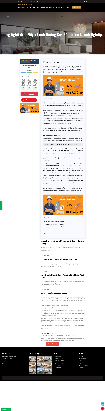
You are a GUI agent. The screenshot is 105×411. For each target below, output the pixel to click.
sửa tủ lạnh (70, 298)
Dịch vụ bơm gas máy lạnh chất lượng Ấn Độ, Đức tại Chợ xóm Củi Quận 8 (62, 242)
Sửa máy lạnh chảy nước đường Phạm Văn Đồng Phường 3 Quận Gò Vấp (63, 276)
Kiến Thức (76, 7)
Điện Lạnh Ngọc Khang (25, 4)
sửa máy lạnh (65, 298)
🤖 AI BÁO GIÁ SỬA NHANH (29, 100)
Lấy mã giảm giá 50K (52, 343)
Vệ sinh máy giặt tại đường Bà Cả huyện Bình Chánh (59, 259)
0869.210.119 (50, 333)
